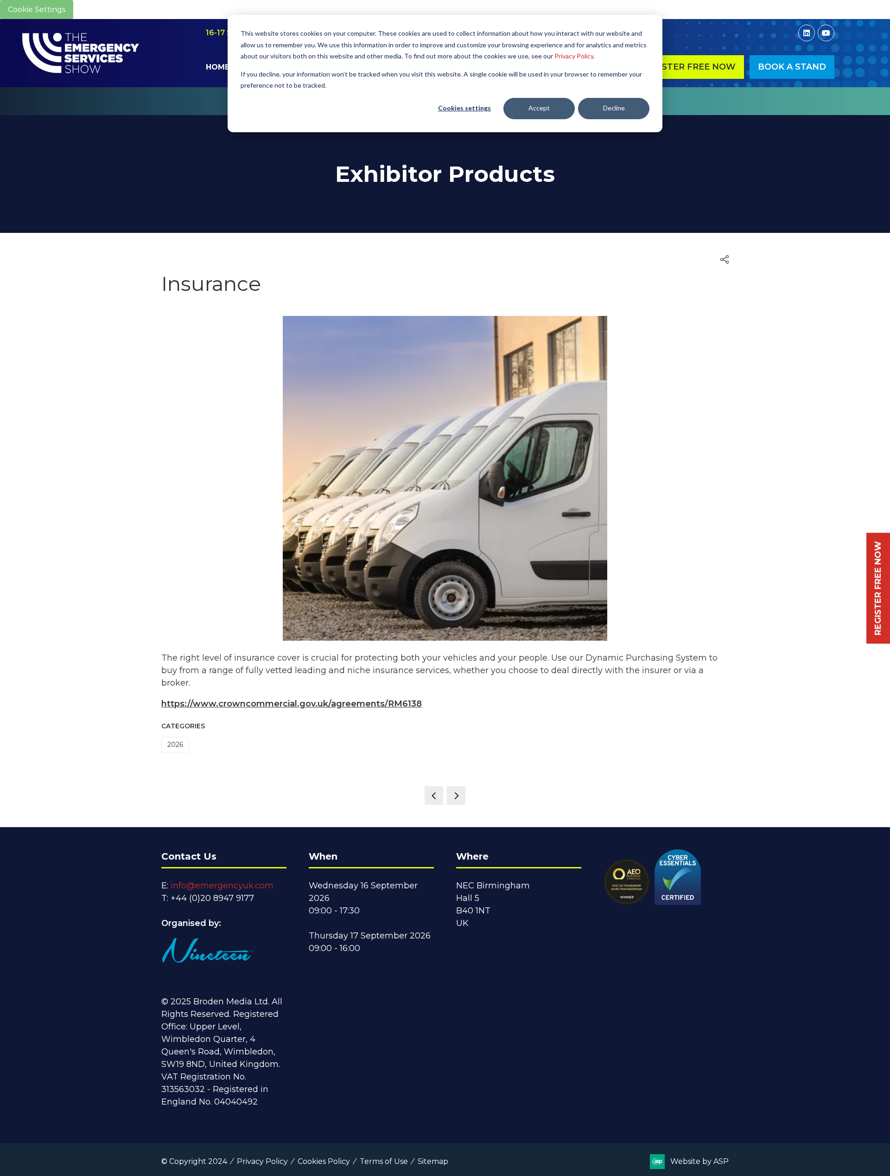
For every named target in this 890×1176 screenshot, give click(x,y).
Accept (539, 108)
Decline (614, 108)
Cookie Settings (36, 9)
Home (217, 67)
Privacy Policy (262, 1161)
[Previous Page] (434, 795)
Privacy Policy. (574, 56)
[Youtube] (826, 33)
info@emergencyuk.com (222, 885)
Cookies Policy (324, 1161)
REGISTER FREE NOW (878, 588)
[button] (688, 67)
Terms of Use (384, 1161)
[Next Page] (456, 795)
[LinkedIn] (806, 33)
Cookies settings (464, 108)
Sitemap (433, 1161)
